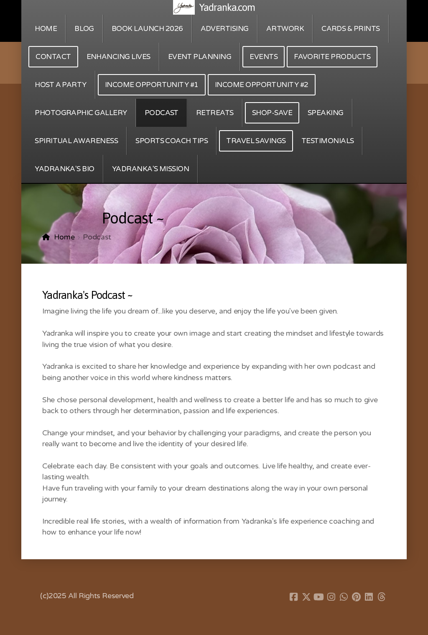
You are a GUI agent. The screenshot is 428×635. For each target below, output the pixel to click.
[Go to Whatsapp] (344, 597)
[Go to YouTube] (319, 597)
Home (64, 237)
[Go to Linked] (369, 597)
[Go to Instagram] (331, 597)
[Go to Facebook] (294, 597)
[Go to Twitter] (306, 597)
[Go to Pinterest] (356, 597)
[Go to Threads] (381, 597)
